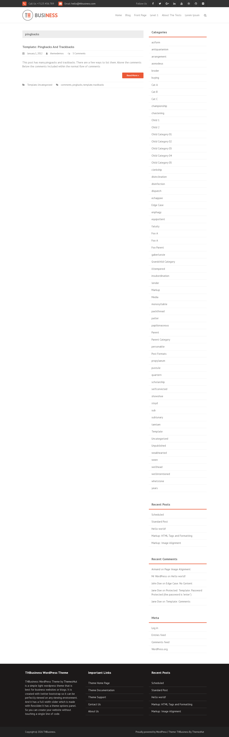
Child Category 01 (162, 134)
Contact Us (94, 704)
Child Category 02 (162, 141)
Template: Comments (178, 601)
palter (155, 318)
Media (155, 297)
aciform (156, 42)
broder (155, 70)
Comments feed (160, 642)
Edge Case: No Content (179, 583)
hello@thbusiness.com (83, 3)
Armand (156, 569)
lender (155, 283)
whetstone (158, 481)
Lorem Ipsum (192, 15)
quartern (157, 375)
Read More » (133, 75)
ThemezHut (70, 681)
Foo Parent (158, 247)
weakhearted (159, 452)
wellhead (157, 467)
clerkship (157, 169)
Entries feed (159, 635)
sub (154, 410)
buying (155, 77)
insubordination (160, 275)
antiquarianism (160, 49)
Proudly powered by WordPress (151, 731)
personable (158, 346)
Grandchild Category (163, 261)
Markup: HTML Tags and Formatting (172, 535)
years (155, 488)
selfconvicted (159, 389)
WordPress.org (160, 649)
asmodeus (157, 63)
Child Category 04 (162, 155)
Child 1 (155, 120)
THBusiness (49, 731)
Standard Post (160, 521)
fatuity (155, 226)
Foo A (155, 233)
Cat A (155, 85)
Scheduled (158, 514)
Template (32, 84)
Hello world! (159, 528)
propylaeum (158, 360)
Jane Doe (157, 590)
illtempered (158, 269)
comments (66, 84)
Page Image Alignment (178, 569)
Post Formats (159, 353)
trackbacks (98, 84)
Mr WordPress (159, 576)
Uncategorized (45, 84)
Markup (156, 290)
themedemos (57, 53)
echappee (157, 198)
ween (155, 459)
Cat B (155, 92)
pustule (156, 368)
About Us (93, 711)
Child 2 (155, 127)
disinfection (158, 184)
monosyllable (159, 304)
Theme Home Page (99, 683)
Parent (155, 332)
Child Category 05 (162, 162)
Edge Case (158, 205)
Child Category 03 (162, 148)
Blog (128, 15)
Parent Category (161, 339)
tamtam (156, 424)
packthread (158, 311)
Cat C (155, 99)
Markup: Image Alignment (166, 543)
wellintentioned (161, 474)
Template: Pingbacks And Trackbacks (48, 47)
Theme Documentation (101, 690)
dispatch (156, 191)
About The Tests (171, 15)
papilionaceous (160, 325)
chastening (158, 113)
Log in (155, 628)
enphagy (156, 212)
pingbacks (77, 84)
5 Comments (79, 53)
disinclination (159, 176)
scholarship (158, 382)
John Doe (157, 583)
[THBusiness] (48, 14)
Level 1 (154, 15)
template (87, 84)
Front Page (140, 15)
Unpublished (159, 445)
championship (159, 106)
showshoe (157, 396)
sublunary (157, 417)
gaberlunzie (158, 254)
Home (118, 15)
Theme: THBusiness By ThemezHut (186, 731)
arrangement (159, 56)
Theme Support (97, 697)
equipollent (158, 219)
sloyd (155, 403)
